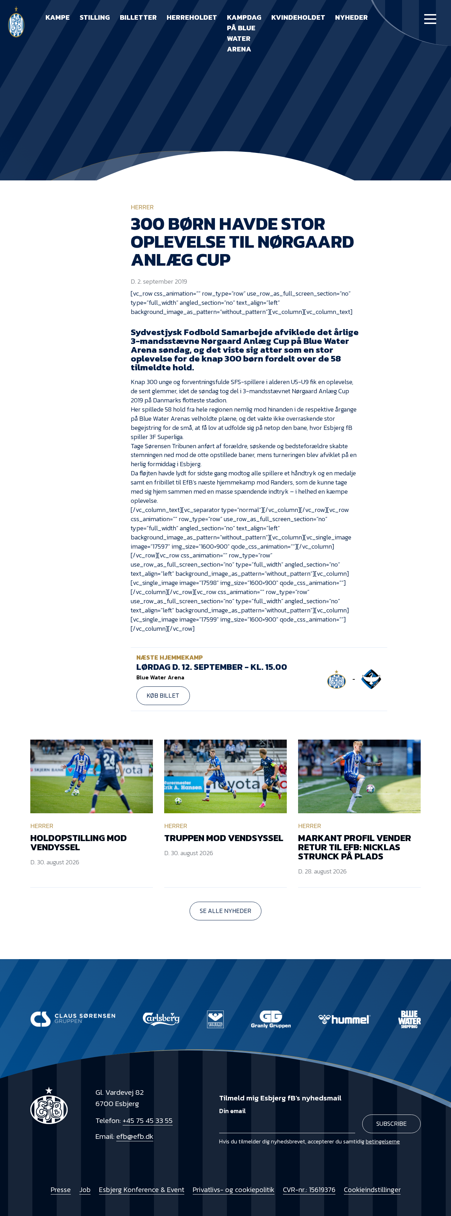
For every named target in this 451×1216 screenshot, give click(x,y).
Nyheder (351, 17)
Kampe (57, 17)
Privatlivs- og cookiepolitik (233, 1190)
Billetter (138, 17)
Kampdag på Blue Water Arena (244, 33)
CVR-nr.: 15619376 (309, 1190)
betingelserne (383, 1141)
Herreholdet (192, 17)
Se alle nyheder (225, 910)
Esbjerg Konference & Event (141, 1190)
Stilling (95, 17)
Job (85, 1190)
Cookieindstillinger (372, 1190)
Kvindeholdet (298, 17)
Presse (61, 1190)
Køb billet (163, 695)
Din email (232, 1111)
